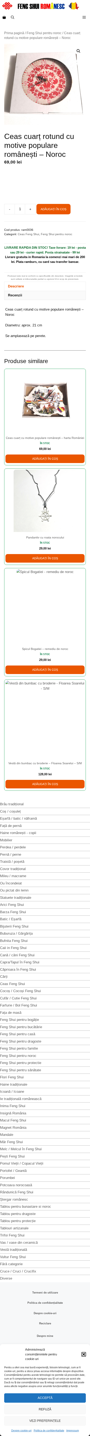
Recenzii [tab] (15, 295)
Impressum (72, 1430)
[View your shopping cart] (4, 17)
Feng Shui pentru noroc (44, 33)
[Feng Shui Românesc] (40, 6)
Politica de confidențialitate (49, 1430)
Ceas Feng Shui (28, 234)
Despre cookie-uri (21, 1430)
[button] (84, 1354)
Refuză (45, 1409)
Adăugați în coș (53, 209)
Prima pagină (14, 33)
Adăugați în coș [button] (45, 458)
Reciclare (45, 1323)
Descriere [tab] (16, 286)
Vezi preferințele (45, 1420)
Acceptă (45, 1398)
